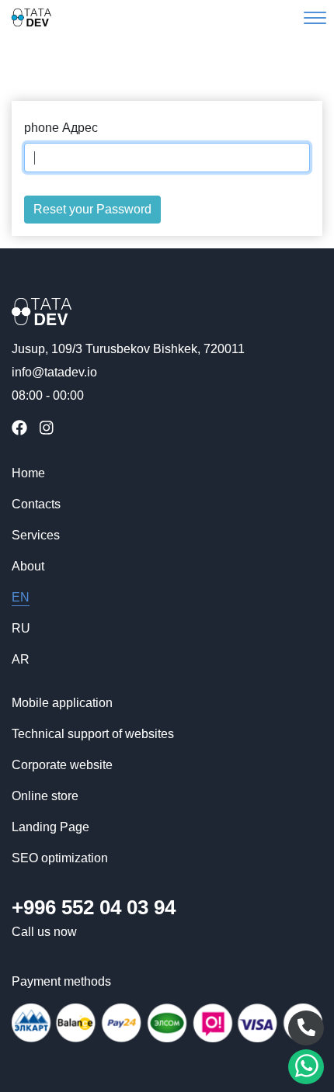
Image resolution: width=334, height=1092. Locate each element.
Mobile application (62, 702)
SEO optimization (60, 858)
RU (21, 628)
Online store (45, 796)
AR (21, 659)
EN (21, 597)
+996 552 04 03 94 (94, 907)
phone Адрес (61, 127)
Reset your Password (92, 209)
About (28, 566)
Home (28, 473)
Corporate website (62, 764)
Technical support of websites (93, 733)
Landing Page (50, 827)
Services (36, 535)
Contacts (36, 504)
